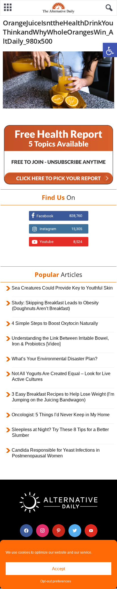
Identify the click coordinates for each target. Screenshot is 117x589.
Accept (58, 568)
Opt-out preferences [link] (55, 581)
